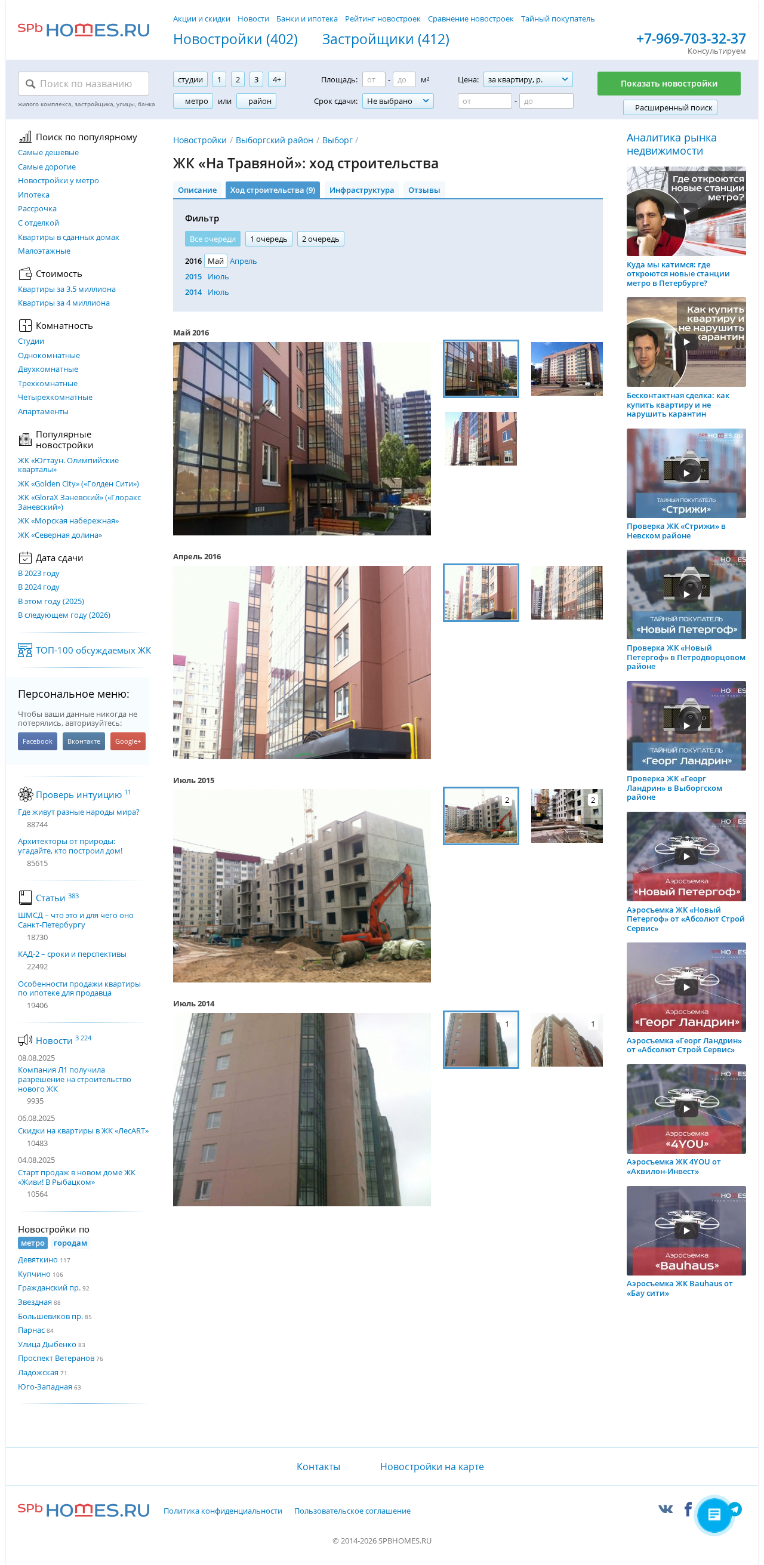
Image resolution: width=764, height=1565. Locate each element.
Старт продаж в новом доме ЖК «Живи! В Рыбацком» (76, 1177)
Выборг (337, 140)
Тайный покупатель (558, 18)
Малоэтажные (44, 251)
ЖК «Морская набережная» (68, 521)
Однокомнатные (49, 356)
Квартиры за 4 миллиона (64, 303)
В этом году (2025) (51, 601)
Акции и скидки (201, 18)
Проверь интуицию (83, 794)
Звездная (35, 1301)
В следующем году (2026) (64, 615)
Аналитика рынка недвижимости (672, 144)
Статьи (57, 897)
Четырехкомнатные (55, 397)
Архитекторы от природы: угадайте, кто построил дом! (70, 846)
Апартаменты (43, 412)
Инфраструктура (362, 189)
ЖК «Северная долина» (60, 535)
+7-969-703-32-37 (691, 38)
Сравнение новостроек (471, 18)
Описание (197, 189)
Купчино (34, 1273)
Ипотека (34, 195)
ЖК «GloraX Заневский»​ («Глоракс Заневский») (79, 502)
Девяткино (38, 1259)
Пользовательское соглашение (352, 1511)
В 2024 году (39, 587)
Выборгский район (274, 140)
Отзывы (424, 189)
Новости (253, 18)
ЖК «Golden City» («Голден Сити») (78, 484)
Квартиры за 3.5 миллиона (67, 289)
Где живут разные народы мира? (79, 812)
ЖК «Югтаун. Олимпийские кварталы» (68, 465)
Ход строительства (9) (272, 189)
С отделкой (38, 223)
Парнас (31, 1329)
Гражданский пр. (49, 1287)
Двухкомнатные (48, 369)
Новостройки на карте (432, 1466)
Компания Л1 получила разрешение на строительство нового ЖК (74, 1078)
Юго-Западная (45, 1386)
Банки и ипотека (307, 18)
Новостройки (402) (235, 39)
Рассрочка (37, 209)
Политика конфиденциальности (223, 1511)
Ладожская (38, 1372)
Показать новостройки (669, 83)
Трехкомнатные (48, 384)
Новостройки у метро (58, 181)
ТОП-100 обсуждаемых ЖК (93, 650)
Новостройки (200, 140)
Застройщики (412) (385, 39)
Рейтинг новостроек (383, 18)
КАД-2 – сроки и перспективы (72, 954)
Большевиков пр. (50, 1316)
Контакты (318, 1466)
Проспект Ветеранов (56, 1358)
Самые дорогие (47, 167)
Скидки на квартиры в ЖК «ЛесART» (83, 1130)
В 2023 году (39, 573)
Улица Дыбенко (47, 1344)
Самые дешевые (48, 153)
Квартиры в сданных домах (68, 237)
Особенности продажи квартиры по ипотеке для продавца (79, 988)
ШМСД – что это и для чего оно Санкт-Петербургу (76, 920)
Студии (31, 341)
